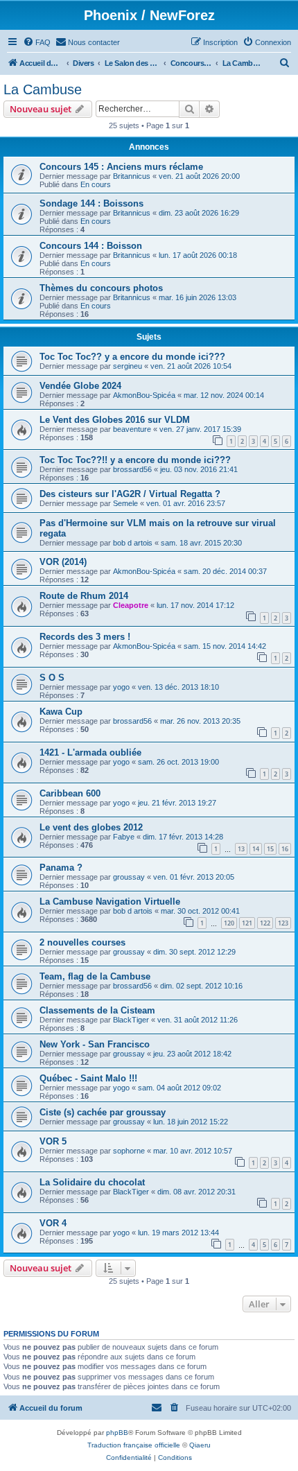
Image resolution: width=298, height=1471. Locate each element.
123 (283, 923)
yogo (121, 687)
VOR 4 (53, 1223)
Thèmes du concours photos (101, 288)
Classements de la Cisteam (97, 1010)
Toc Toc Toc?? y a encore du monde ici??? (132, 356)
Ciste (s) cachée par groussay (103, 1112)
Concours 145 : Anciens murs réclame (121, 167)
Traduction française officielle (133, 1445)
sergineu (127, 366)
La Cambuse (42, 89)
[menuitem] (37, 42)
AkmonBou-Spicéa (144, 395)
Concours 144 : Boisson (91, 246)
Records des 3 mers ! (85, 637)
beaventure (132, 429)
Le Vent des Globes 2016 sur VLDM (115, 420)
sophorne (129, 1151)
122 (265, 923)
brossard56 (132, 469)
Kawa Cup (61, 711)
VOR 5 (53, 1141)
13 (241, 848)
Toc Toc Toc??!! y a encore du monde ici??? (135, 460)
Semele (125, 503)
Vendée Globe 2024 (80, 386)
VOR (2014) (63, 562)
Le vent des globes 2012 (91, 827)
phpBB (117, 1432)
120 (229, 923)
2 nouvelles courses (82, 942)
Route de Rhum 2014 (84, 596)
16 (284, 848)
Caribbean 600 (70, 793)
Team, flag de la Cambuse (95, 976)
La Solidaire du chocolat (92, 1182)
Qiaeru (200, 1445)
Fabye (123, 837)
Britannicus (131, 176)
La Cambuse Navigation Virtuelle (110, 901)
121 (247, 923)
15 (270, 848)
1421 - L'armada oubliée (90, 752)
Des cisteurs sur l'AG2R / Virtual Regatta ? (130, 494)
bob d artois (132, 543)
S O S (52, 677)
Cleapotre (130, 605)
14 (255, 848)
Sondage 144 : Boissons (91, 203)
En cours (95, 184)
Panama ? (61, 867)
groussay (129, 877)
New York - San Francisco (95, 1044)
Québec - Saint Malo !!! (88, 1078)
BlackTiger (131, 1020)
